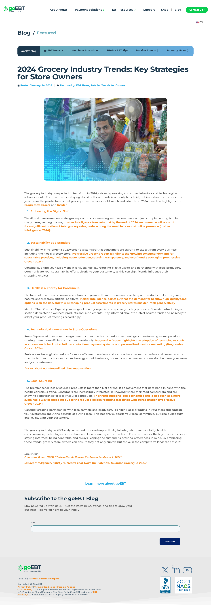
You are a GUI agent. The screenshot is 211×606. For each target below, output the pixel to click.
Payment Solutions (88, 9)
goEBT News (52, 50)
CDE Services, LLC (26, 589)
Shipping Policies (66, 587)
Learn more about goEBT (105, 483)
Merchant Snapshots (85, 50)
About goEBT (59, 9)
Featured (66, 85)
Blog (178, 9)
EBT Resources (122, 9)
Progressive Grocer (37, 205)
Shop (164, 9)
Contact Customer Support (44, 578)
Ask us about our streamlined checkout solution (57, 368)
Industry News (176, 50)
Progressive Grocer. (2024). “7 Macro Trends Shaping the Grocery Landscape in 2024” (72, 457)
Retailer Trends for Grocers (108, 85)
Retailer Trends (146, 50)
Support (149, 9)
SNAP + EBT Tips (117, 50)
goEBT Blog (28, 51)
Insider (62, 205)
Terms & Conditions (44, 587)
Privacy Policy (25, 587)
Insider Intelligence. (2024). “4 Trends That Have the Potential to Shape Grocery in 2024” (85, 463)
